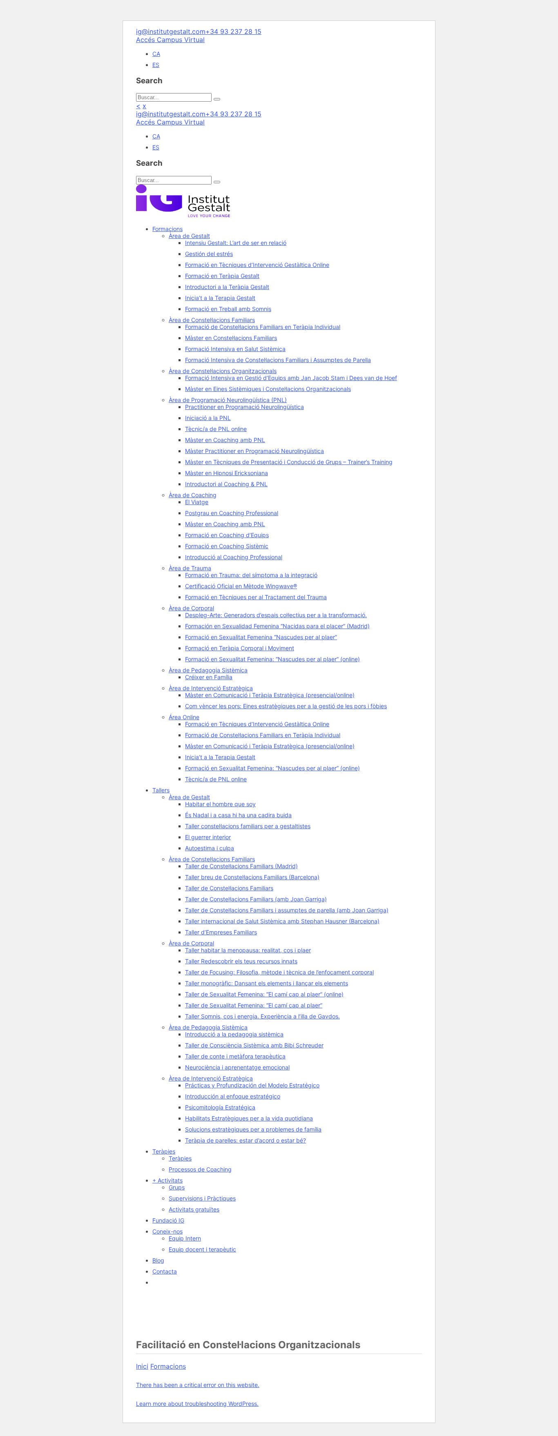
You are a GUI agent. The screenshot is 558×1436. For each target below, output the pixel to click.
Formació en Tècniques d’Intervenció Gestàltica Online (257, 264)
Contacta (164, 1271)
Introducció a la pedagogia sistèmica (234, 1034)
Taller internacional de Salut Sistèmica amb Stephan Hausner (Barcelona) (282, 921)
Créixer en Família (208, 677)
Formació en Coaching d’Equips (227, 534)
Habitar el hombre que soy (220, 803)
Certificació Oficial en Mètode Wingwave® (241, 585)
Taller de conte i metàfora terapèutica (235, 1056)
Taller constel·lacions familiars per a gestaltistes (247, 825)
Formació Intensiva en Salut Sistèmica (235, 348)
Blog (158, 1260)
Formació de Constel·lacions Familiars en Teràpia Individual (262, 326)
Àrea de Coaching (193, 494)
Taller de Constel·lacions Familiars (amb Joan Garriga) (256, 899)
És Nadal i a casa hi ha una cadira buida (238, 814)
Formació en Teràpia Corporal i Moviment (239, 648)
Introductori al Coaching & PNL (226, 483)
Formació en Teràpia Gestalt (222, 275)
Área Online (184, 717)
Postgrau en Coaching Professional (231, 512)
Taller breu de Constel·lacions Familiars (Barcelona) (252, 877)
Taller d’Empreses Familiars (221, 932)
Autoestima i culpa (209, 848)
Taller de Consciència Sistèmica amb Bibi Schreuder (254, 1045)
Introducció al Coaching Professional (233, 557)
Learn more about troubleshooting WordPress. (197, 1403)
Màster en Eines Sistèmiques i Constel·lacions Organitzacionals (268, 388)
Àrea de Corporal (191, 608)
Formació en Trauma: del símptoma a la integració (251, 574)
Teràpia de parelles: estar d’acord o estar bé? (245, 1140)
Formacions (167, 228)
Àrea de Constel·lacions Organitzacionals (223, 370)
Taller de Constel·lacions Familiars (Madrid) (241, 865)
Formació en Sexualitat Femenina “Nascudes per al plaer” (261, 637)
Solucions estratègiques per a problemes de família (253, 1129)
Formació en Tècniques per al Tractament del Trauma (256, 597)
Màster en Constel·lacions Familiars (231, 337)
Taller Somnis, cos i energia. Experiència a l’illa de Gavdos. (262, 1016)
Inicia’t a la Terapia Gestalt (220, 297)
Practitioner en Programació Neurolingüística (244, 406)
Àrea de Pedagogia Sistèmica (208, 670)
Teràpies (163, 1151)
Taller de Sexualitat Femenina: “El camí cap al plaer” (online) (264, 994)
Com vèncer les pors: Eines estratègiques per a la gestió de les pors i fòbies (286, 705)
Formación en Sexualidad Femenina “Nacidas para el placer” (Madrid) (277, 625)
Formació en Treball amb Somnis (228, 308)
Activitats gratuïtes (194, 1209)
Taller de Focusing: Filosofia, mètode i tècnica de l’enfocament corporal (279, 972)
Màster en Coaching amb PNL (225, 439)
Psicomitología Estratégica (220, 1107)
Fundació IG (168, 1220)
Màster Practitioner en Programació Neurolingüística (254, 450)
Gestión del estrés (209, 253)
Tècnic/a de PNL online (216, 428)
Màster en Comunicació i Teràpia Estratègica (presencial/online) (270, 694)
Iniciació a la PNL (208, 417)
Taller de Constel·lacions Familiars (229, 888)
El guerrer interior (208, 837)
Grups (177, 1187)
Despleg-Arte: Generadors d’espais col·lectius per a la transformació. (276, 614)
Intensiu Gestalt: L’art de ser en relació (235, 242)
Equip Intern (185, 1238)
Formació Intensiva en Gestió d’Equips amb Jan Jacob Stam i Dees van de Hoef (291, 377)
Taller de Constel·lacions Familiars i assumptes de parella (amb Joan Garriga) (286, 910)
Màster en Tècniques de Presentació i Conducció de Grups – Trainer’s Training (289, 461)
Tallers (161, 790)
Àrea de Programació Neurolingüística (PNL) (228, 399)
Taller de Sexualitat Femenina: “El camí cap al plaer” (253, 1005)
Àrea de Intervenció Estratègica (211, 688)
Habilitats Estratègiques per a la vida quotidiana (249, 1118)
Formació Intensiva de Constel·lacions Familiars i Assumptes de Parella (278, 359)
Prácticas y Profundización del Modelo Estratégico (252, 1085)
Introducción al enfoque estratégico (232, 1096)
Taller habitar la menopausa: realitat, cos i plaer (248, 950)
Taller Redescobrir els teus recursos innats (241, 961)
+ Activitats (167, 1180)
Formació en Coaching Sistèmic (226, 545)
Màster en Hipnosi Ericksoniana (226, 472)
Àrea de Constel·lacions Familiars (212, 319)
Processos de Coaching (200, 1169)
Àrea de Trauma (190, 568)
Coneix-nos (167, 1231)
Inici (142, 1366)
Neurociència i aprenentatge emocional (237, 1067)
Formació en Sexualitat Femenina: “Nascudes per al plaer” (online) (272, 659)
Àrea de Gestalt (189, 235)
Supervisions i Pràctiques (202, 1198)
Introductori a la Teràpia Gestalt (227, 286)
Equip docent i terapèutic (202, 1249)
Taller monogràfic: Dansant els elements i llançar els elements (266, 983)
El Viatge (196, 501)
